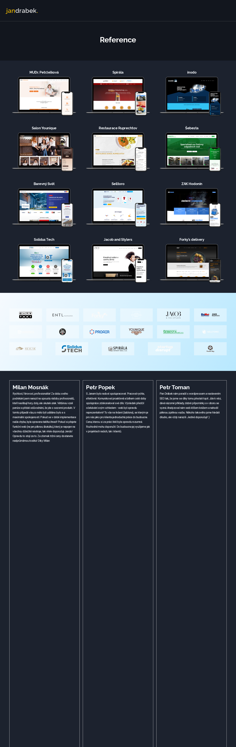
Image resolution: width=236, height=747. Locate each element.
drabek (22, 10)
